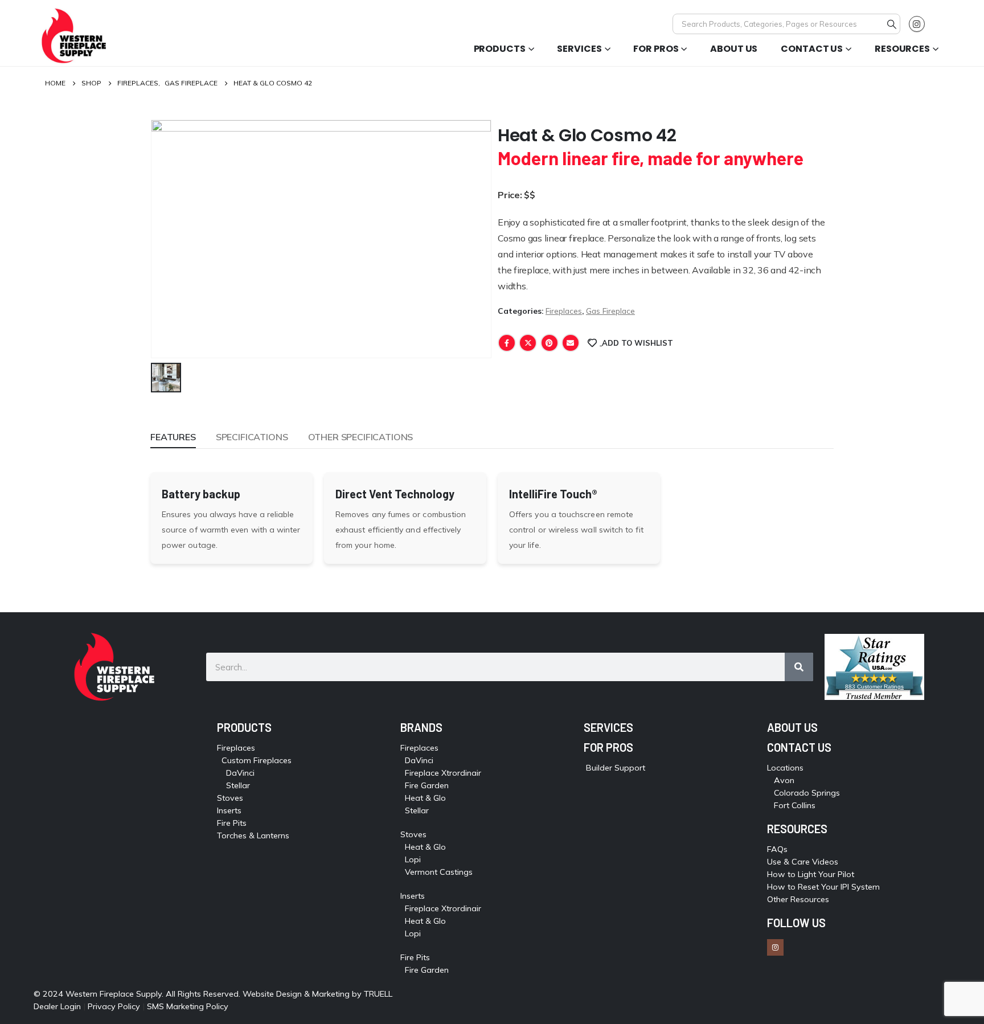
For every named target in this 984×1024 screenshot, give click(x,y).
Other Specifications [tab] (360, 437)
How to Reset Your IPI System (823, 887)
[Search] (892, 24)
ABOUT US (792, 727)
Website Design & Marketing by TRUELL (317, 994)
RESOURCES (797, 828)
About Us (733, 48)
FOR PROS (608, 747)
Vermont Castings (439, 872)
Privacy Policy (114, 1006)
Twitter (528, 343)
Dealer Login (57, 1006)
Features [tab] (173, 437)
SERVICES (608, 727)
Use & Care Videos (802, 862)
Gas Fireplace (610, 311)
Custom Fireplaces (257, 760)
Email (570, 343)
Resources (902, 48)
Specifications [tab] (252, 437)
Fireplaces (564, 311)
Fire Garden (427, 785)
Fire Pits (232, 823)
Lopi (413, 859)
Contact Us (812, 48)
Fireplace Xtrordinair (443, 773)
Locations (785, 768)
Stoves (230, 798)
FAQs (777, 849)
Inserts (229, 810)
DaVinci (240, 773)
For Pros (655, 48)
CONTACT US (799, 747)
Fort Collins (794, 805)
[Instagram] (917, 24)
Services (579, 48)
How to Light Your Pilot (810, 874)
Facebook (507, 343)
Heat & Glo (425, 798)
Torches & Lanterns (253, 835)
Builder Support (615, 768)
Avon (784, 780)
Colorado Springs (807, 793)
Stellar (238, 785)
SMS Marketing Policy (189, 1006)
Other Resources (798, 899)
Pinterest (549, 343)
